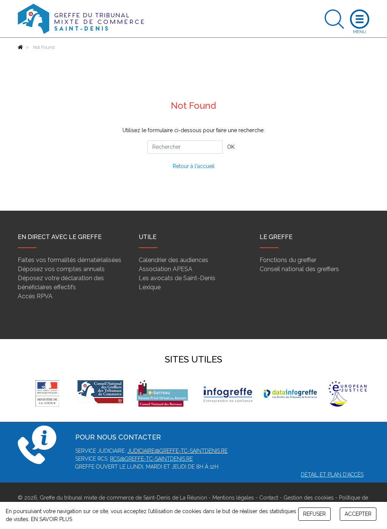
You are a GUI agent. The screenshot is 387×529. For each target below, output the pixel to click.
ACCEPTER (358, 514)
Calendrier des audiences (173, 260)
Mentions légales (233, 498)
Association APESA (165, 269)
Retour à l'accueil (194, 166)
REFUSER (314, 514)
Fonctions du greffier (288, 260)
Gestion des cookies (308, 498)
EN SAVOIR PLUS (51, 519)
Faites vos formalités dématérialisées (69, 260)
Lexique (150, 287)
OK (231, 147)
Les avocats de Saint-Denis (177, 278)
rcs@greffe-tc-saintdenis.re (151, 459)
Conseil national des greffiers (299, 269)
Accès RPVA (35, 296)
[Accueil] (20, 47)
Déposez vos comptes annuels (61, 269)
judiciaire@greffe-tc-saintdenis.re (177, 451)
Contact (268, 498)
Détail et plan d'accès (332, 475)
